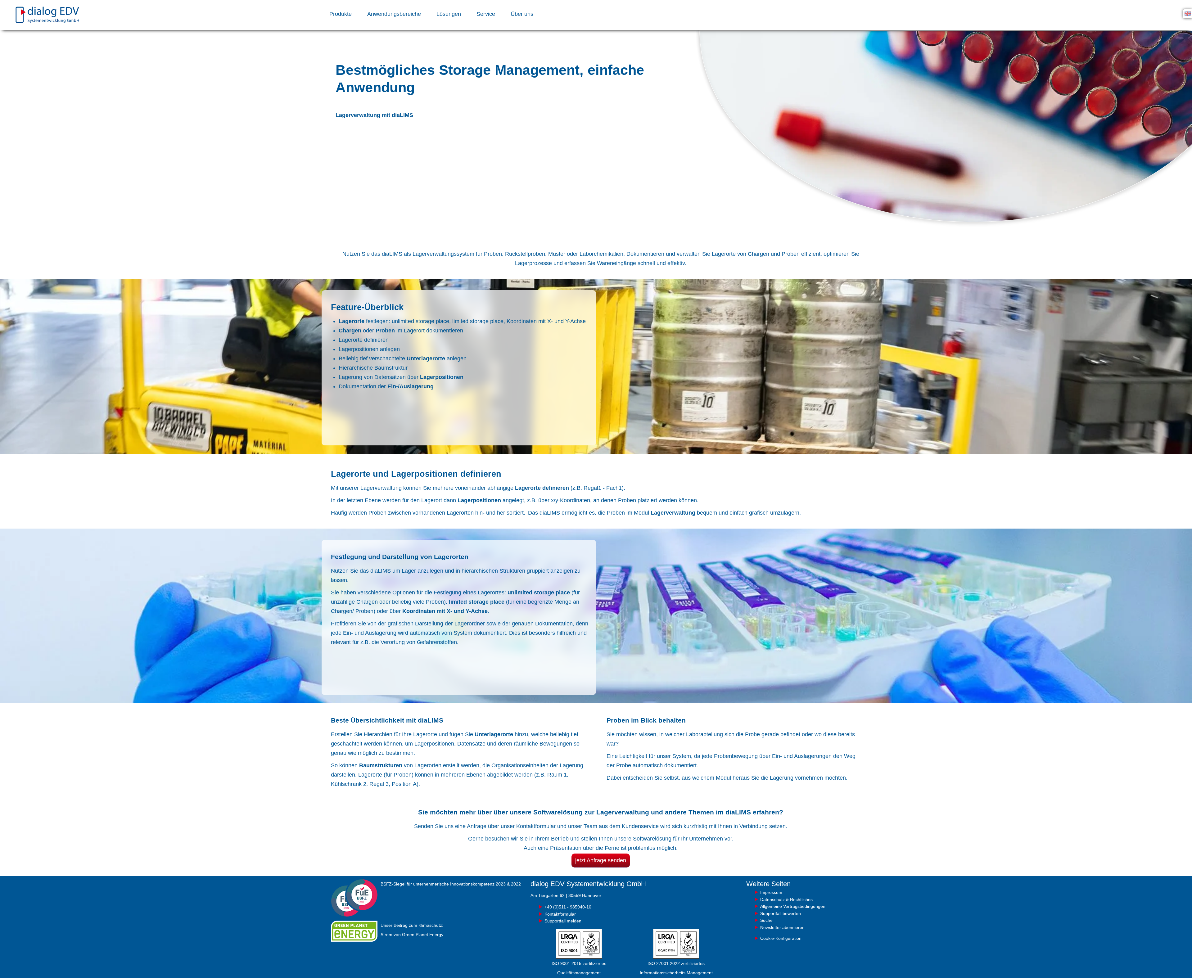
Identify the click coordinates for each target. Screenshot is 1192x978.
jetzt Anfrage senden (600, 860)
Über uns (522, 14)
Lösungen (448, 14)
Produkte (340, 14)
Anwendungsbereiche (394, 14)
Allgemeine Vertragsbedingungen (792, 906)
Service (485, 14)
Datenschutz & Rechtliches (786, 899)
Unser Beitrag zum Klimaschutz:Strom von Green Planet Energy (412, 930)
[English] (1188, 13)
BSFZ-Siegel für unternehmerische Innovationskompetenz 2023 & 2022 (451, 883)
